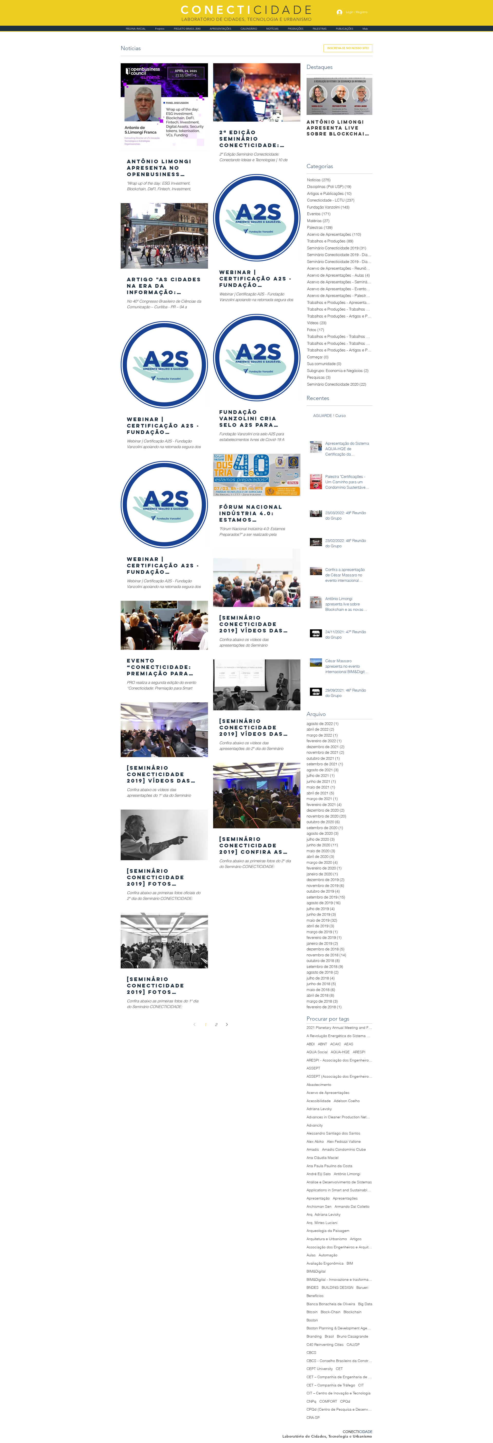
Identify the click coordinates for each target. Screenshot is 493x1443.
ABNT (322, 1044)
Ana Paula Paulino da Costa (329, 1166)
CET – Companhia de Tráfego (331, 1385)
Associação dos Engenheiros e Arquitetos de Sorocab (339, 1247)
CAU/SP (353, 1344)
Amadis (313, 1149)
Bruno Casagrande (352, 1336)
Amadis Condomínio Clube (344, 1149)
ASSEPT (313, 1068)
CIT (361, 1385)
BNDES (313, 1287)
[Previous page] (194, 1024)
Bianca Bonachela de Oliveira (331, 1304)
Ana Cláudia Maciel (322, 1157)
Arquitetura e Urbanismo (327, 1239)
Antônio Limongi (347, 1174)
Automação (328, 1255)
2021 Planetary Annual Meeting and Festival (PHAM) (339, 1027)
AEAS (348, 1044)
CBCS (311, 1352)
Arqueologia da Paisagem (328, 1230)
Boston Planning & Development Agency (339, 1328)
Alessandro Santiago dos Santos (333, 1133)
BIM (350, 1263)
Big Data (365, 1304)
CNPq (311, 1401)
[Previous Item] (314, 97)
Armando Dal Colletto (352, 1206)
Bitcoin (312, 1312)
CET (339, 1368)
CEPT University (320, 1368)
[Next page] (226, 1024)
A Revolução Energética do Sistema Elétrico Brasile (339, 1035)
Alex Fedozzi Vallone (344, 1141)
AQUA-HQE (340, 1052)
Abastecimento (319, 1084)
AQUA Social (317, 1052)
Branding (314, 1336)
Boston (312, 1320)
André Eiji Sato (319, 1174)
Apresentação (318, 1198)
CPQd (345, 1401)
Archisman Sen (319, 1206)
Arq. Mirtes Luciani (322, 1222)
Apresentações (345, 1198)
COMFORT (328, 1401)
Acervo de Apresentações (328, 1092)
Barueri (362, 1287)
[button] (348, 48)
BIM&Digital (316, 1271)
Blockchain (353, 1312)
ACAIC (335, 1044)
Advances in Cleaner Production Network (339, 1117)
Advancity (315, 1125)
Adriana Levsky (319, 1108)
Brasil (329, 1336)
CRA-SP (313, 1417)
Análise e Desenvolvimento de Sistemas (339, 1182)
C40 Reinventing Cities (325, 1344)
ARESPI (359, 1052)
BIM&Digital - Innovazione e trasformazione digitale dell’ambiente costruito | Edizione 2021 (339, 1279)
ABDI (311, 1044)
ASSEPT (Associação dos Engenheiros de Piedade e (339, 1076)
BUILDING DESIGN (337, 1287)
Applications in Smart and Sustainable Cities (339, 1190)
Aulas (311, 1255)
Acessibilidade (319, 1101)
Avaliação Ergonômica (325, 1263)
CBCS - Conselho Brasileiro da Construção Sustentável (339, 1360)
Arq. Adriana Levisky (323, 1214)
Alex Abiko (315, 1141)
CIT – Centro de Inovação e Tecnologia (339, 1393)
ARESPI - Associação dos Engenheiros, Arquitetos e (339, 1060)
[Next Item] (364, 97)
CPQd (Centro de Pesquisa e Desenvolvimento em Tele (339, 1409)
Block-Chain (330, 1312)
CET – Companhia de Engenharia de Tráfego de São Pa (339, 1377)
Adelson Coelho (347, 1101)
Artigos (356, 1239)
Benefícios (315, 1295)
